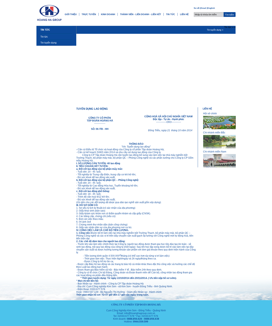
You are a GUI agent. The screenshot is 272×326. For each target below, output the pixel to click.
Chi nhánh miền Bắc (214, 132)
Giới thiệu (71, 14)
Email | (204, 8)
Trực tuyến (89, 14)
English (211, 8)
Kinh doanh (108, 14)
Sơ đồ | (197, 8)
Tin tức (170, 14)
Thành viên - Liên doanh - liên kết (140, 14)
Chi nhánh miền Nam (214, 151)
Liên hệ (184, 14)
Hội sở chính (210, 113)
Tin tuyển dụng (48, 42)
